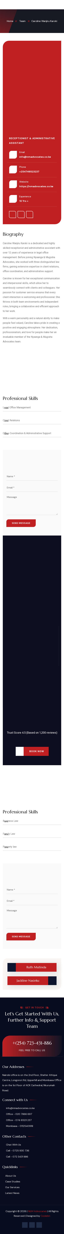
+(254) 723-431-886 (32, 1043)
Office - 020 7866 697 (18, 1114)
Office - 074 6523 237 (18, 1120)
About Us (10, 1175)
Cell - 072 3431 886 (16, 1156)
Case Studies (12, 1181)
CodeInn (45, 1216)
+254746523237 (29, 171)
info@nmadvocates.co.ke (35, 156)
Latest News (12, 1193)
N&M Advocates (37, 1211)
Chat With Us (13, 1144)
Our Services (12, 1187)
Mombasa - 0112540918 (19, 1126)
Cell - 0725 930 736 (17, 1150)
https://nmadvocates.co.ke (36, 186)
